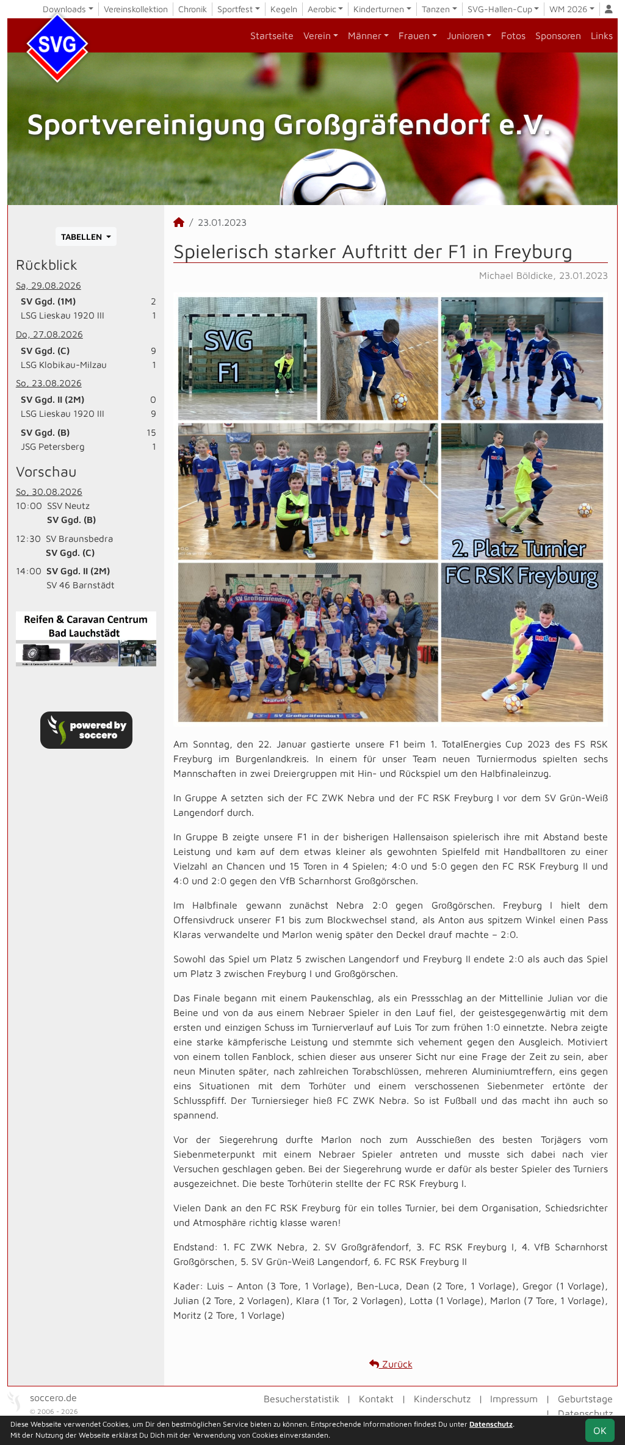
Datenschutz (585, 1413)
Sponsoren (558, 35)
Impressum (514, 1398)
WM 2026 (568, 9)
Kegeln (283, 9)
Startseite (272, 35)
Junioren (465, 35)
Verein (317, 35)
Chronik (192, 9)
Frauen (414, 35)
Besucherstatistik (301, 1398)
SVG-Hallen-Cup (500, 9)
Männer (364, 35)
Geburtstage (585, 1398)
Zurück (396, 1363)
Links (602, 35)
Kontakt (376, 1398)
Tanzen (436, 9)
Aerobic (322, 9)
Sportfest (235, 9)
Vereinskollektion (136, 9)
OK (600, 1430)
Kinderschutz (442, 1398)
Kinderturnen (378, 9)
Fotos (513, 35)
